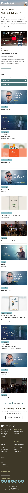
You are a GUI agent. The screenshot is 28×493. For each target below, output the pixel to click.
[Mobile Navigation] (25, 3)
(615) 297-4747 (4, 433)
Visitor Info (3, 444)
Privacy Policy (14, 488)
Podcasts (16, 449)
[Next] (22, 403)
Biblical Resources (18, 442)
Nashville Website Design (10, 489)
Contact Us (3, 436)
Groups (2, 460)
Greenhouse (3, 464)
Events (2, 459)
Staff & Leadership (4, 449)
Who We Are (3, 446)
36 (10, 403)
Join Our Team (4, 451)
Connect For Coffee (5, 466)
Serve (2, 462)
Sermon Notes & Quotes (19, 444)
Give (15, 453)
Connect (3, 455)
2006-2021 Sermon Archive (14, 417)
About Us (3, 442)
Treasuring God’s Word (18, 447)
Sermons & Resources (18, 446)
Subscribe (5, 474)
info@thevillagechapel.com (6, 434)
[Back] (5, 403)
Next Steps (3, 457)
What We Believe (4, 447)
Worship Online (17, 451)
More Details (6, 67)
